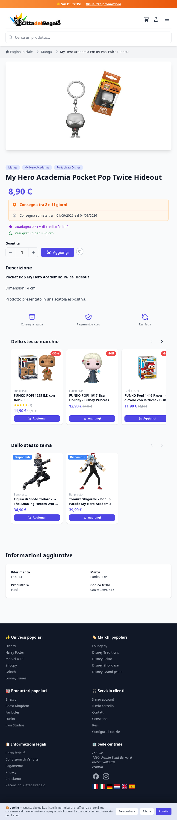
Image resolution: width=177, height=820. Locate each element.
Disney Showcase (105, 665)
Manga (12, 167)
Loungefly (99, 646)
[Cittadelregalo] (102, 786)
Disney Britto (102, 659)
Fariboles (13, 712)
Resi (95, 725)
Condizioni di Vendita (22, 759)
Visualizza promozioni (103, 4)
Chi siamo (13, 778)
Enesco (11, 699)
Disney (11, 646)
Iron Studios (15, 725)
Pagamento (14, 766)
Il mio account (103, 699)
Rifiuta (147, 811)
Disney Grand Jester (107, 672)
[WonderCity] (109, 786)
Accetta (163, 811)
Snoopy (11, 665)
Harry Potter (15, 652)
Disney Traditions (105, 652)
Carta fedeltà (16, 753)
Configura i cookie (106, 731)
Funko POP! (99, 577)
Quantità (13, 243)
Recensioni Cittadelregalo (25, 785)
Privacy (11, 772)
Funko (15, 589)
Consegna (100, 719)
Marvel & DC (15, 659)
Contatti (98, 712)
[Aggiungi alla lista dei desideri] (79, 251)
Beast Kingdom (17, 706)
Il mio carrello (103, 706)
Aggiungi (39, 418)
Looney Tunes (16, 678)
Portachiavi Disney (68, 167)
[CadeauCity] (95, 786)
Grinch (11, 672)
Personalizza (127, 811)
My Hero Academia (37, 167)
